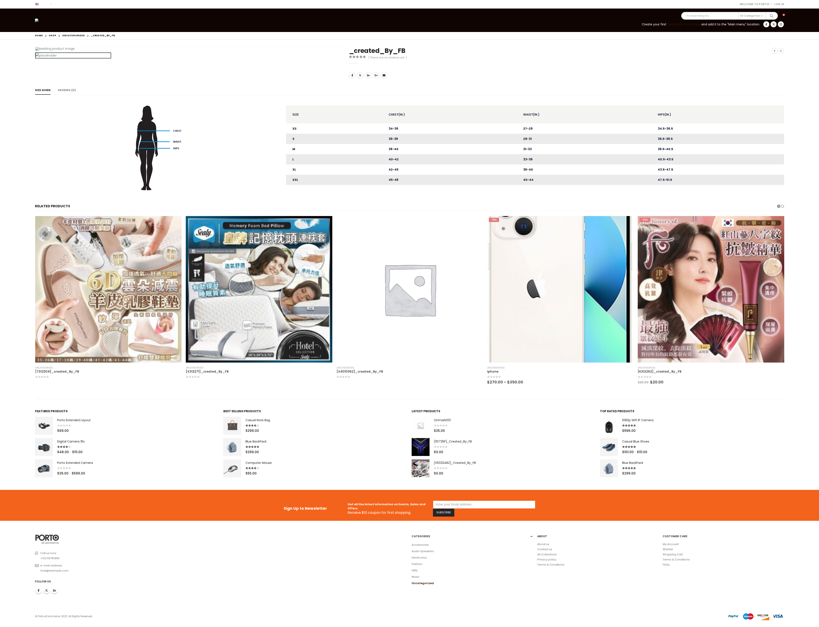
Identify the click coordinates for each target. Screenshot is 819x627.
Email (384, 75)
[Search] (772, 15)
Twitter (360, 75)
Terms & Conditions (550, 565)
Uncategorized (44, 367)
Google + (376, 75)
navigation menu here (683, 24)
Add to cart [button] (777, 223)
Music (416, 577)
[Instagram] (781, 24)
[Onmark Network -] (47, 20)
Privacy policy (546, 559)
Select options (626, 223)
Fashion (417, 564)
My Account (671, 544)
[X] (774, 24)
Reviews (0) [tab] (67, 90)
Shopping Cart (673, 554)
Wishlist (668, 549)
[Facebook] (766, 24)
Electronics (419, 558)
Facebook (352, 75)
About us (543, 544)
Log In (779, 4)
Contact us (544, 549)
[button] (779, 206)
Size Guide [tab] (43, 90)
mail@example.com (54, 571)
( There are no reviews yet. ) (387, 57)
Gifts (415, 570)
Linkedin (54, 590)
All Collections (547, 554)
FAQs (666, 565)
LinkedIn (368, 75)
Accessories (420, 545)
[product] (108, 289)
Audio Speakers (423, 551)
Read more (174, 223)
